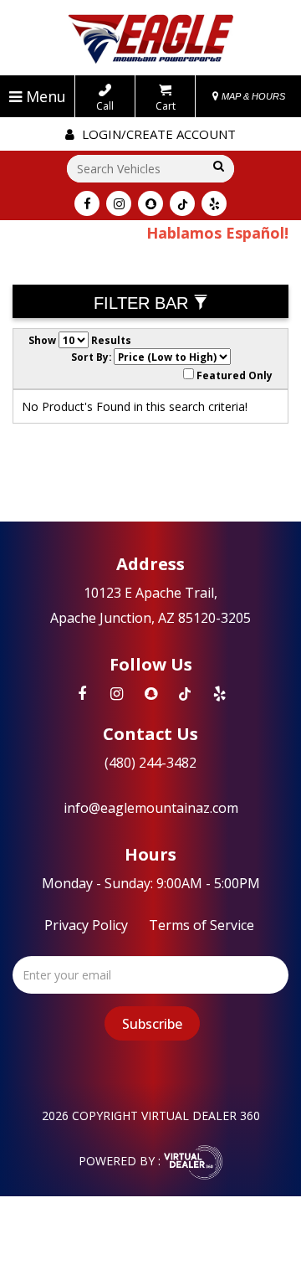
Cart (166, 105)
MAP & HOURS (252, 96)
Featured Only (233, 375)
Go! (215, 167)
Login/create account (157, 134)
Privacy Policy (86, 925)
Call (105, 105)
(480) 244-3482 (150, 762)
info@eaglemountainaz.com (151, 808)
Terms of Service (201, 925)
